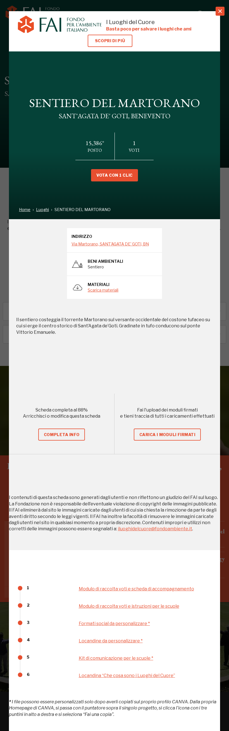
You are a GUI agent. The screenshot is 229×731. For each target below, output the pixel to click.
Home (24, 209)
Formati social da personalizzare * (114, 623)
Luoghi (42, 209)
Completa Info (61, 434)
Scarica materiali (103, 290)
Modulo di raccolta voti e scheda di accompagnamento (136, 589)
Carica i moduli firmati (167, 434)
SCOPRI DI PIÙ (110, 40)
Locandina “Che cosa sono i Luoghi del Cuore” (127, 675)
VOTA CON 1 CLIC (114, 175)
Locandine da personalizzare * (111, 641)
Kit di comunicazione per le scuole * (116, 658)
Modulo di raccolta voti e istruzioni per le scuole (129, 606)
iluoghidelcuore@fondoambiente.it (155, 528)
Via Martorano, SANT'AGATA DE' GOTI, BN (110, 244)
